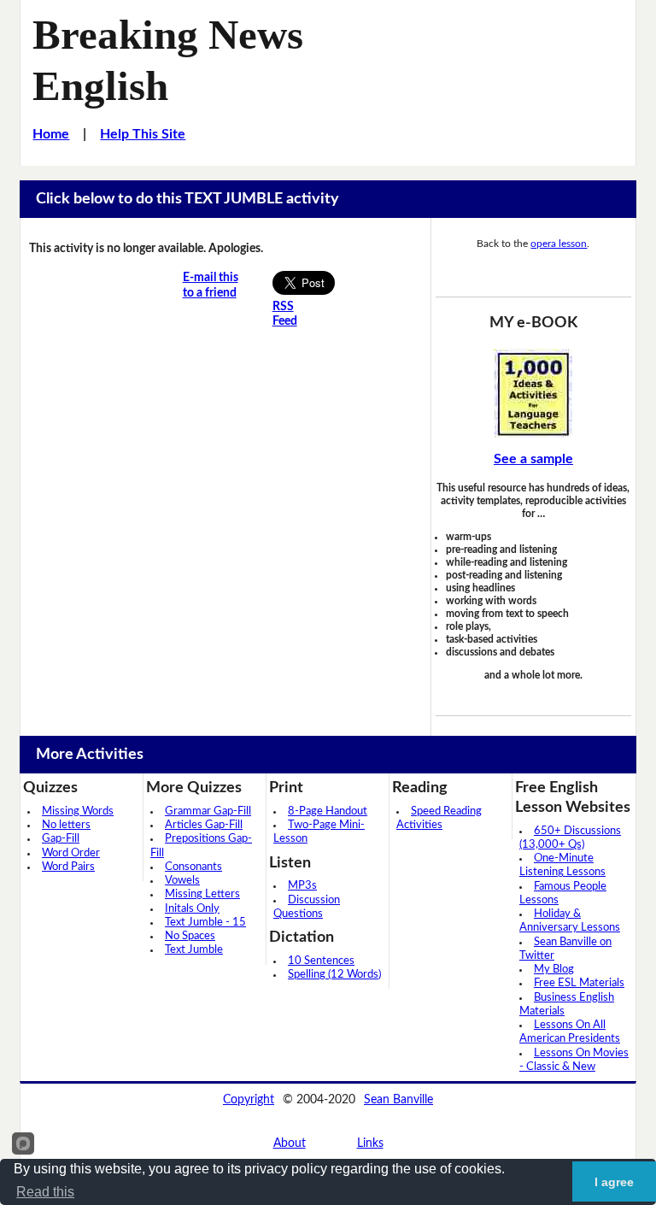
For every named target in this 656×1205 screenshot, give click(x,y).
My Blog (554, 969)
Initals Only (192, 908)
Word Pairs (68, 867)
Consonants (193, 867)
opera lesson (558, 243)
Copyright (248, 1100)
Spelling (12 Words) (334, 974)
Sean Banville (398, 1100)
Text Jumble (194, 949)
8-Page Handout (327, 811)
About (289, 1143)
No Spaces (190, 936)
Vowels (182, 880)
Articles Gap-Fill (204, 825)
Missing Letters (202, 894)
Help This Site (142, 134)
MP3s (302, 885)
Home (50, 134)
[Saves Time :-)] (533, 393)
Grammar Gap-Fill (208, 811)
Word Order (71, 853)
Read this (45, 1191)
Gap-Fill (60, 838)
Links (370, 1143)
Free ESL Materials (579, 983)
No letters (66, 825)
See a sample (533, 459)
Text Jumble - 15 (205, 922)
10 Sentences (321, 961)
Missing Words (78, 811)
